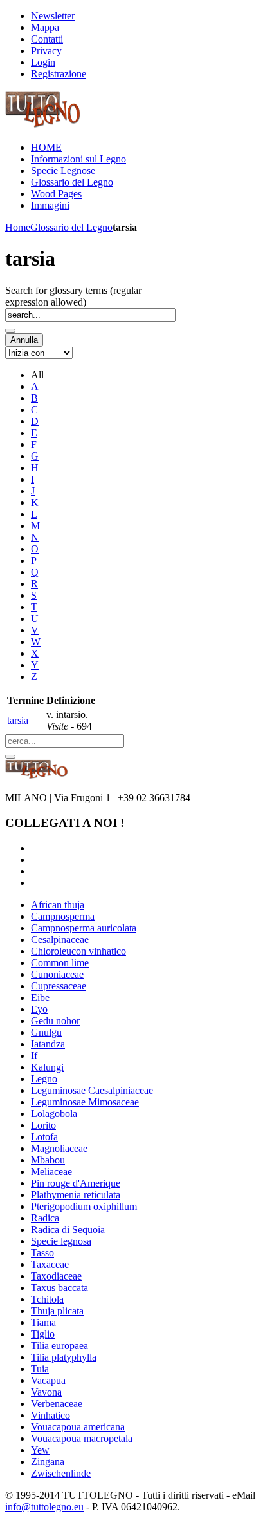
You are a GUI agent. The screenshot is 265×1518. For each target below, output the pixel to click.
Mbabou (48, 1159)
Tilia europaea (59, 1345)
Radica (45, 1217)
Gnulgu (46, 1032)
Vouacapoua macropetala (81, 1438)
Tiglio (43, 1333)
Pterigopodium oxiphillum (84, 1206)
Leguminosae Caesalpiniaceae (92, 1090)
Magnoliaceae (59, 1148)
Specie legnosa (61, 1241)
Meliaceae (51, 1171)
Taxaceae (50, 1264)
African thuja (57, 904)
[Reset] (10, 757)
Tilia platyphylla (63, 1357)
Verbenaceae (56, 1403)
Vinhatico (50, 1415)
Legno (44, 1078)
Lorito (43, 1125)
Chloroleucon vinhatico (78, 951)
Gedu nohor (55, 1020)
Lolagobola (54, 1113)
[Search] (10, 331)
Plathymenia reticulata (75, 1194)
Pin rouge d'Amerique (75, 1183)
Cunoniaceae (57, 974)
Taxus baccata (59, 1287)
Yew (40, 1450)
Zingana (47, 1461)
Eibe (40, 997)
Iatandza (48, 1043)
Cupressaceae (58, 985)
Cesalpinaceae (60, 939)
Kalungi (47, 1067)
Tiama (43, 1322)
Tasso (42, 1252)
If (34, 1055)
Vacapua (48, 1380)
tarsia (17, 720)
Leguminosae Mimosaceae (85, 1101)
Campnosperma (63, 916)
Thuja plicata (57, 1310)
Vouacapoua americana (78, 1426)
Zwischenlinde (61, 1473)
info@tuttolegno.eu (44, 1506)
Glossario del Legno (71, 227)
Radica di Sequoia (68, 1229)
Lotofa (44, 1136)
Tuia (40, 1368)
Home (17, 227)
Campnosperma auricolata (83, 927)
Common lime (60, 962)
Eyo (39, 1009)
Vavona (46, 1392)
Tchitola (47, 1299)
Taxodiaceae (56, 1275)
